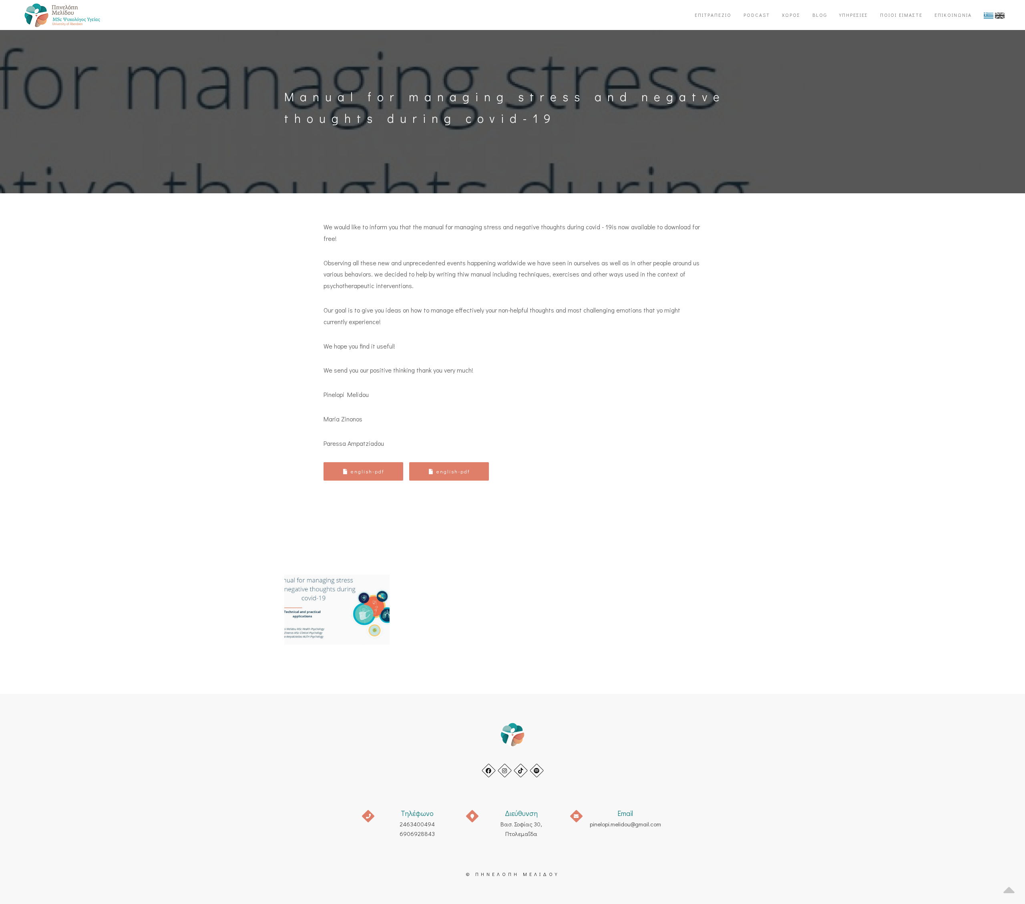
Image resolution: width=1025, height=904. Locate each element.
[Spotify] (537, 771)
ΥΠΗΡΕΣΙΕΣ (853, 15)
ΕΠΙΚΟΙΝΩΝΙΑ (953, 15)
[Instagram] (505, 771)
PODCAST (757, 15)
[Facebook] (489, 771)
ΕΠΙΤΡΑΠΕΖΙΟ (713, 15)
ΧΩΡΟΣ (791, 15)
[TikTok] (521, 771)
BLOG (819, 15)
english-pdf (366, 471)
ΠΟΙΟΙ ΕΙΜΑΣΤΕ (901, 15)
